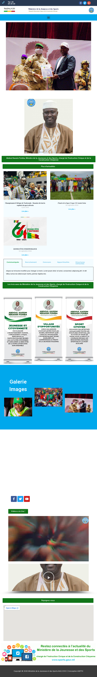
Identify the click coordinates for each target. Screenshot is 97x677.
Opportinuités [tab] (63, 262)
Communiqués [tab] (13, 262)
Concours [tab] (47, 262)
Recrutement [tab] (31, 262)
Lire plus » (25, 211)
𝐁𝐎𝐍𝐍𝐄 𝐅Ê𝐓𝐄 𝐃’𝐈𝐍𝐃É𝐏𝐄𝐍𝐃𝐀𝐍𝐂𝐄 (25, 249)
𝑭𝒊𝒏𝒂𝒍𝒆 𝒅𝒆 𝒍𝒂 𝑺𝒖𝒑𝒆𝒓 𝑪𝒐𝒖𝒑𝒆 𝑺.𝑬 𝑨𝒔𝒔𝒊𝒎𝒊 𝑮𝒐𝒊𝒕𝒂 (72, 203)
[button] (10, 577)
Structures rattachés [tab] (80, 263)
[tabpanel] (48, 274)
